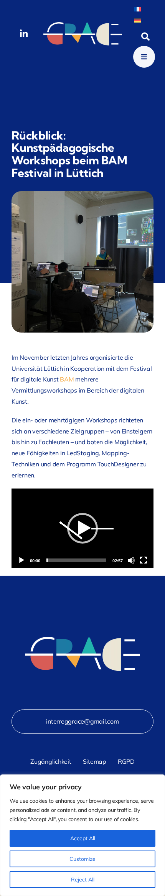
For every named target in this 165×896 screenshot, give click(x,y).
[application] (82, 528)
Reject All (82, 879)
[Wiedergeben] (21, 560)
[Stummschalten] (131, 560)
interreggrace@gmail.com (82, 721)
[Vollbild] (143, 560)
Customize (82, 858)
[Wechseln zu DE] (137, 20)
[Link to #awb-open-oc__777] (144, 57)
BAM (67, 379)
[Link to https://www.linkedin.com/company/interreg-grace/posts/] (24, 33)
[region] (82, 835)
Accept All (82, 838)
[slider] (76, 560)
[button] (82, 528)
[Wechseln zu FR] (137, 8)
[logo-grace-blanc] (82, 25)
